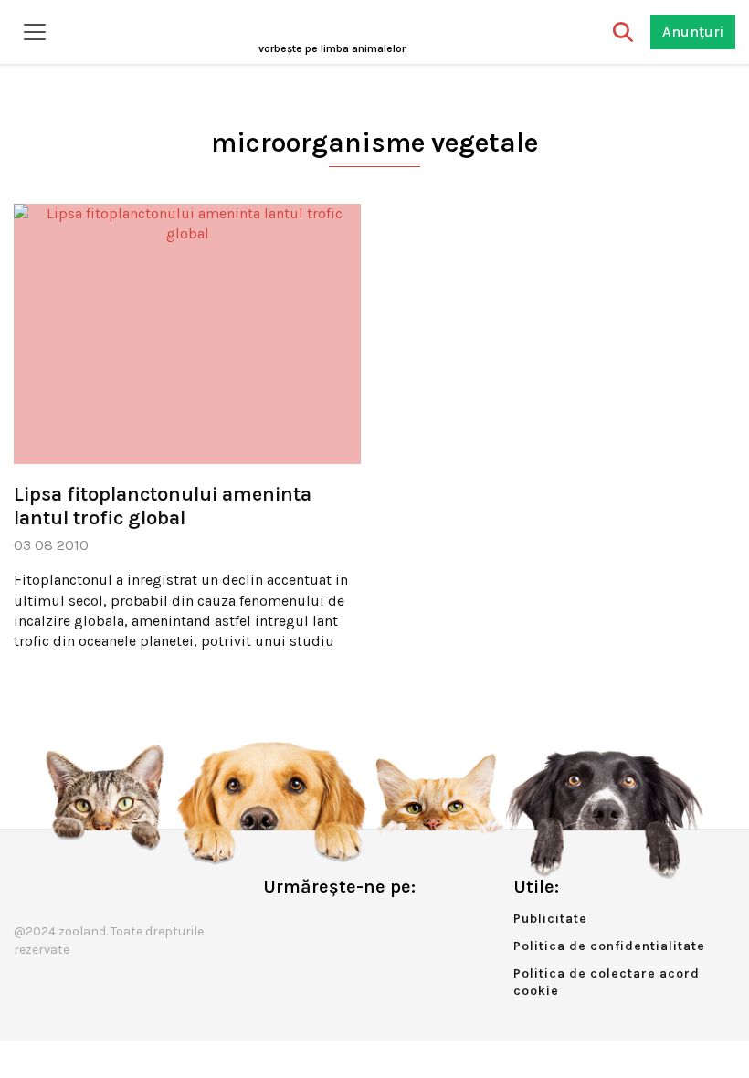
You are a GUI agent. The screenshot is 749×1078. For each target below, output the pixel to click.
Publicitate (550, 918)
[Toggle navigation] (35, 32)
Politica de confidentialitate (609, 946)
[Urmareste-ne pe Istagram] (337, 925)
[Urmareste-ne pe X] (307, 925)
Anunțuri (692, 31)
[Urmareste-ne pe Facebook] (276, 925)
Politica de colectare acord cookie (606, 982)
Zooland (332, 48)
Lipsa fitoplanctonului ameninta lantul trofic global (162, 506)
